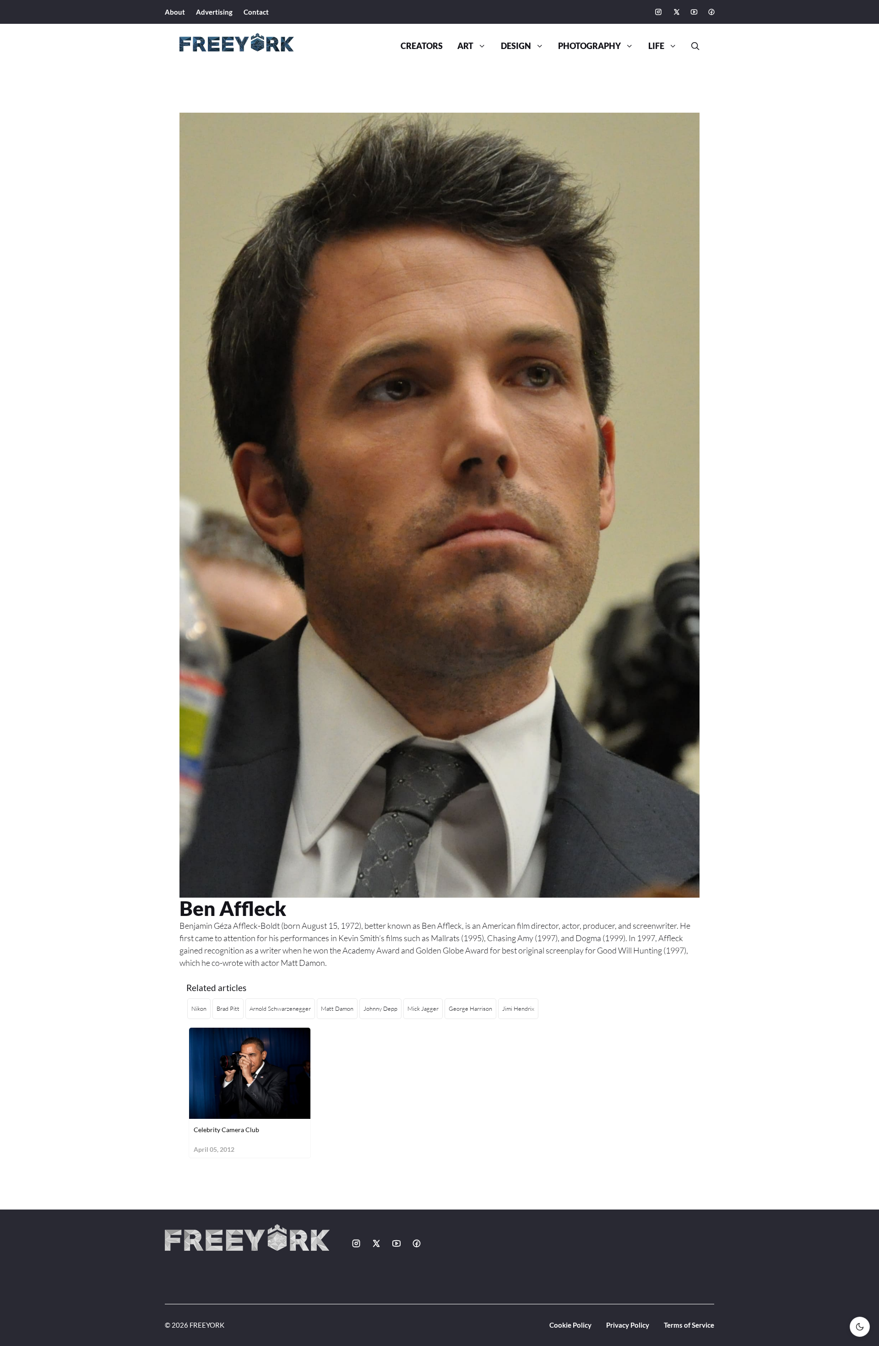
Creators (422, 46)
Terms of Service (689, 1325)
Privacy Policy (627, 1325)
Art (465, 46)
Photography (589, 46)
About (175, 12)
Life (656, 46)
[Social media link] (658, 12)
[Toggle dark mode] (860, 1327)
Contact (256, 12)
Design (516, 46)
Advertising (214, 12)
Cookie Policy (570, 1325)
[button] (692, 46)
